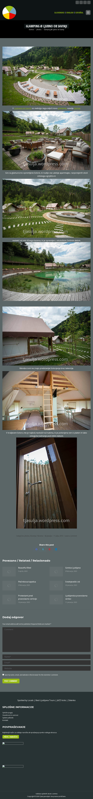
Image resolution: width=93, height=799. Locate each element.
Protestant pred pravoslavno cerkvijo (27, 597)
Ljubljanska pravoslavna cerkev (76, 597)
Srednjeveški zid (72, 581)
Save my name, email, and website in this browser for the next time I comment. (31, 675)
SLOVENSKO (59, 12)
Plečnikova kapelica (27, 581)
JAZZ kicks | (62, 700)
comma (54, 794)
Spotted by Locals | (26, 700)
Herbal (77, 108)
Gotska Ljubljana (73, 567)
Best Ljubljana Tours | (46, 700)
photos (26, 536)
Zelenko (72, 700)
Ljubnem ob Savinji (22, 108)
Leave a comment (71, 536)
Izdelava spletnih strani (43, 794)
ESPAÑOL (79, 12)
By (48, 536)
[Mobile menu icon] (88, 12)
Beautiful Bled (24, 567)
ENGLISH (70, 12)
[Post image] (9, 571)
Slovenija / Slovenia (36, 536)
